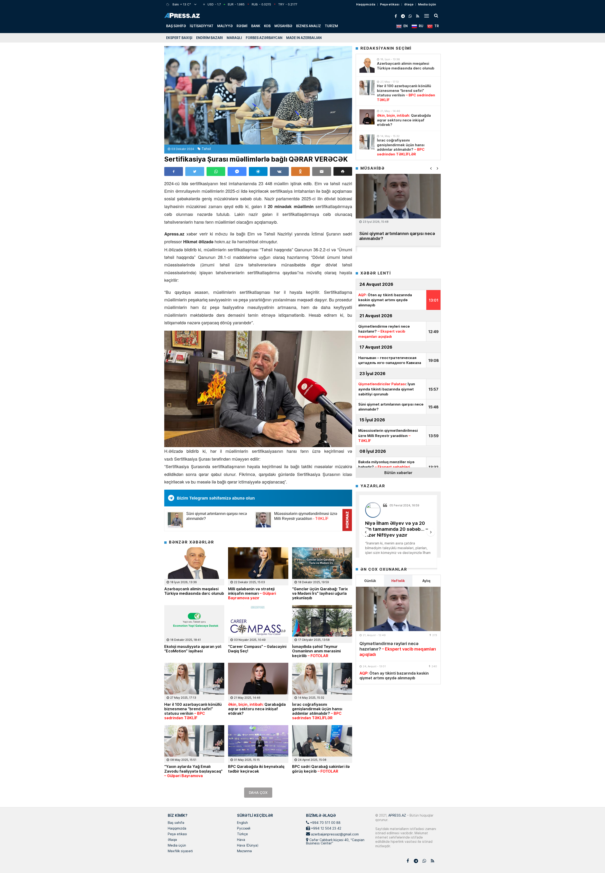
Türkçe (242, 834)
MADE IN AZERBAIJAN (304, 37)
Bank (255, 26)
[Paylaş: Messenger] (237, 171)
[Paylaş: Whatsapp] (216, 171)
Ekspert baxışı (179, 37)
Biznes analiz (308, 26)
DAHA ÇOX (258, 792)
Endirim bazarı (209, 37)
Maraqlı (234, 37)
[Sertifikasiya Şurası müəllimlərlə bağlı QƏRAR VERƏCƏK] (258, 95)
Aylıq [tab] (426, 580)
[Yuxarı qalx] (592, 860)
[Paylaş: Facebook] (173, 171)
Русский (243, 828)
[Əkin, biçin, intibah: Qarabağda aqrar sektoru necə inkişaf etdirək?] (367, 116)
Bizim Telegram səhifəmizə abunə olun (216, 498)
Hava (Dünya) (247, 845)
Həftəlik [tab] (398, 580)
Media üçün (427, 4)
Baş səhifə (176, 26)
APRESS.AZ (396, 815)
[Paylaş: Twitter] (194, 171)
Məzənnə (244, 851)
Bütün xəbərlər (398, 472)
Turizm (331, 26)
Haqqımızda (365, 4)
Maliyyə (225, 26)
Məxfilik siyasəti (180, 851)
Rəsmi (242, 26)
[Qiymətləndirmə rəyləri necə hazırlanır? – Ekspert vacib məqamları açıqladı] (398, 609)
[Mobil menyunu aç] (426, 15)
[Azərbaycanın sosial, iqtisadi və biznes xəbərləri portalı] (182, 15)
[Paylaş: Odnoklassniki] (300, 171)
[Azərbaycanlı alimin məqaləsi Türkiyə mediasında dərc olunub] (367, 65)
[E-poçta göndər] (321, 171)
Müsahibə (283, 26)
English (242, 823)
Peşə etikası (389, 4)
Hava (241, 840)
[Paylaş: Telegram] (258, 171)
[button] (342, 171)
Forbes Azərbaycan (264, 37)
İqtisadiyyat (201, 26)
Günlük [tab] (370, 580)
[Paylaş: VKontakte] (279, 171)
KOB (267, 26)
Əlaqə (408, 4)
